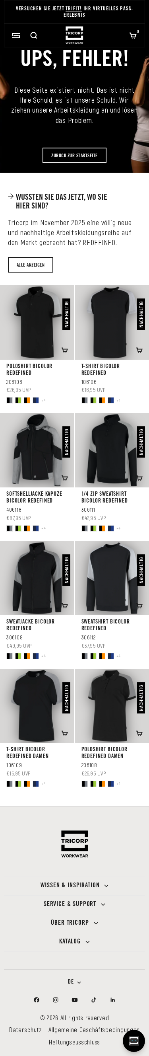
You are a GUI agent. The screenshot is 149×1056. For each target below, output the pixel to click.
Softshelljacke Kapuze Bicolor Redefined (34, 498)
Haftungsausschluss (74, 1042)
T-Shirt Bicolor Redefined (100, 370)
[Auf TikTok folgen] (94, 1000)
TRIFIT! (73, 9)
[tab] (59, 201)
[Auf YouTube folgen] (75, 1000)
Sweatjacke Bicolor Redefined (30, 626)
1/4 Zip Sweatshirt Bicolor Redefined (104, 498)
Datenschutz (25, 1029)
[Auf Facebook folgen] (36, 1000)
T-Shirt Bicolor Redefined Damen (27, 753)
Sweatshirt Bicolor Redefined (105, 626)
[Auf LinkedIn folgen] (113, 1000)
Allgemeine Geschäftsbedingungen (94, 1029)
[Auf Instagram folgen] (55, 1000)
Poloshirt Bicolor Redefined (29, 370)
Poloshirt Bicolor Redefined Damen (104, 753)
